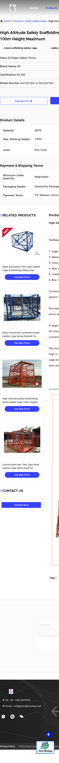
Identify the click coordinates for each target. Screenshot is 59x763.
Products (51, 8)
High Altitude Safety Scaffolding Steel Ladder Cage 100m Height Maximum (20, 402)
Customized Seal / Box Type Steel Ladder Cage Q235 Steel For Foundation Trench (20, 468)
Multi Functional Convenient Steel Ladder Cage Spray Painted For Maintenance (20, 336)
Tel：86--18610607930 (18, 700)
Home (34, 8)
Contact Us (22, 101)
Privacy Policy (7, 746)
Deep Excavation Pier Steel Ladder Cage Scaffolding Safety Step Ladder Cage (21, 270)
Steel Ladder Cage (36, 21)
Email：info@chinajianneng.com (23, 706)
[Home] (12, 7)
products (18, 21)
